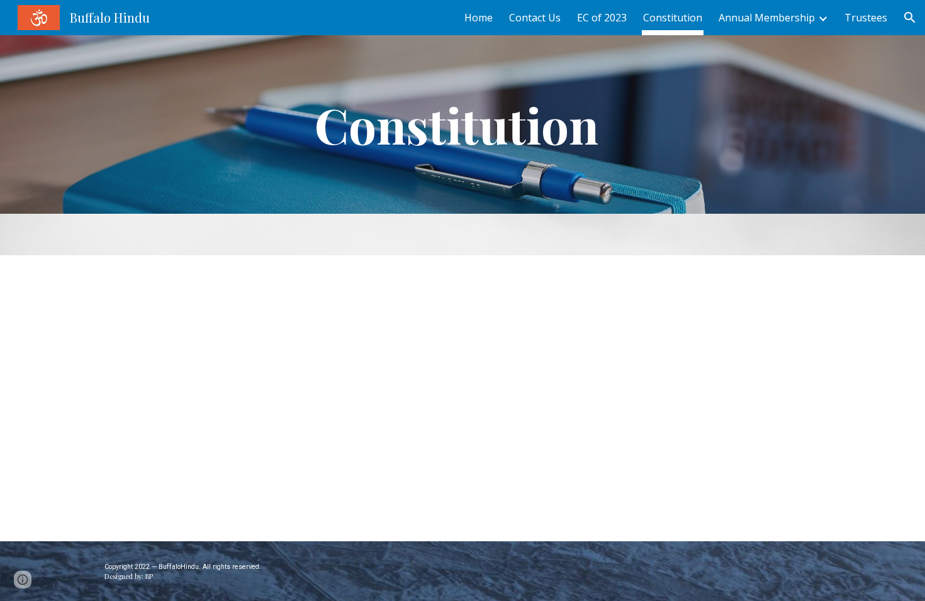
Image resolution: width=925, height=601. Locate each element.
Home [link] (478, 18)
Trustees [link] (865, 18)
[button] (910, 18)
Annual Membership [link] (767, 18)
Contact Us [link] (535, 18)
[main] (462, 124)
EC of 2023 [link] (602, 18)
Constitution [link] (672, 18)
